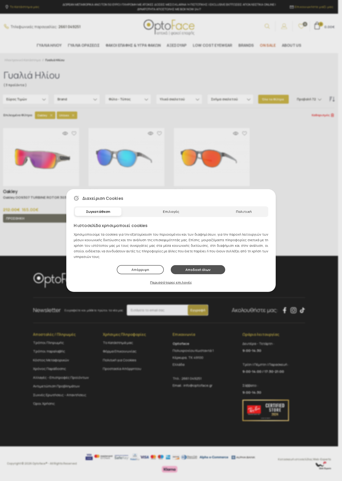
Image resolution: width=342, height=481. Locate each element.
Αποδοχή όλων (198, 269)
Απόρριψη (140, 269)
